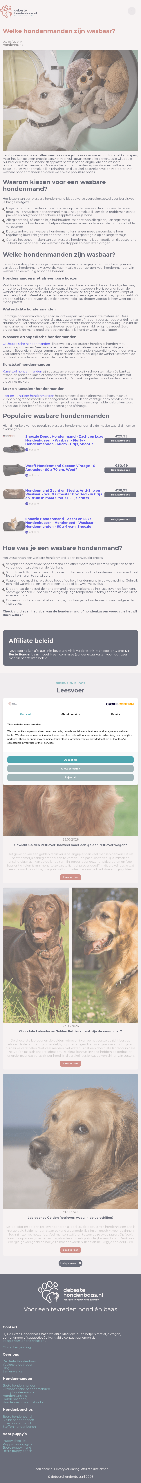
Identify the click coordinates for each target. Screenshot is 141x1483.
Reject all (70, 777)
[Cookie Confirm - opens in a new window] (120, 704)
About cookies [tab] (70, 714)
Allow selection (70, 768)
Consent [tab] (25, 714)
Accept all (70, 759)
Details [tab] (115, 714)
